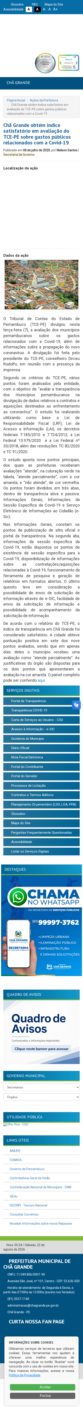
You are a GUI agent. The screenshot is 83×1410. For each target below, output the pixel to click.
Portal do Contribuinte (26, 767)
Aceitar (45, 1387)
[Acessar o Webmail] (69, 1245)
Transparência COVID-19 (28, 710)
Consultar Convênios (24, 1214)
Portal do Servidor (23, 776)
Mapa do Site (53, 4)
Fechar (45, 1396)
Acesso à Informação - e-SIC (32, 729)
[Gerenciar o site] (76, 1245)
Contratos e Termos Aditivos (32, 795)
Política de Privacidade (24, 1375)
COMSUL (15, 1160)
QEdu (13, 1196)
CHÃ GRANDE (18, 82)
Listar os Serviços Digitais (29, 851)
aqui (41, 680)
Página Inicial (16, 100)
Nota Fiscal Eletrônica (26, 757)
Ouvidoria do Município (27, 739)
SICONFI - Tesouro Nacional (28, 1205)
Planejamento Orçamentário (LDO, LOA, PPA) (43, 804)
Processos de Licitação (28, 786)
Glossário (17, 4)
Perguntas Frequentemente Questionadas (41, 833)
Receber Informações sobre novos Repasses (40, 1223)
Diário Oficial (19, 748)
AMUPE (14, 1151)
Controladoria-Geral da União (29, 1178)
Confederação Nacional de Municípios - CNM (40, 1187)
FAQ (34, 4)
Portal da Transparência (28, 701)
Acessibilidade (21, 842)
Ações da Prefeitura (44, 100)
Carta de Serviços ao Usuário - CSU (36, 720)
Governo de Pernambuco (26, 1169)
